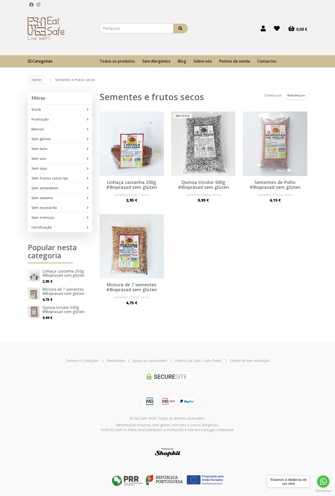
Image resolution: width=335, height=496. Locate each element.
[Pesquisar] (180, 28)
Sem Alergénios (156, 61)
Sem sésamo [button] (42, 197)
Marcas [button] (37, 129)
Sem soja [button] (39, 168)
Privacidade (116, 360)
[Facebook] (31, 4)
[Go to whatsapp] (323, 481)
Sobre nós (202, 61)
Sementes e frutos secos (152, 97)
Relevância (295, 95)
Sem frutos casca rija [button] (49, 178)
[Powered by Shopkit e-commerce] (167, 453)
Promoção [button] (40, 119)
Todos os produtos (117, 61)
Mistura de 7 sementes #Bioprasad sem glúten (63, 291)
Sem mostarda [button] (44, 207)
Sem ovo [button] (38, 158)
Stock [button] (36, 109)
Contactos (266, 61)
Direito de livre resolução (250, 360)
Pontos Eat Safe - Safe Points (198, 360)
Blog (182, 61)
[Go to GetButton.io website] (323, 491)
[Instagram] (38, 4)
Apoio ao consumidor (150, 360)
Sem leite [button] (39, 148)
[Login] (263, 28)
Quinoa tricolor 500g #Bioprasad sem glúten (63, 309)
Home (36, 79)
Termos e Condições (82, 360)
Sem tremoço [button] (42, 217)
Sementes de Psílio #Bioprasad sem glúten (275, 184)
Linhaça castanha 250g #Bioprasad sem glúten (63, 273)
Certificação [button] (41, 227)
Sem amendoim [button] (44, 188)
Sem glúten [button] (41, 139)
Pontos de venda (234, 61)
